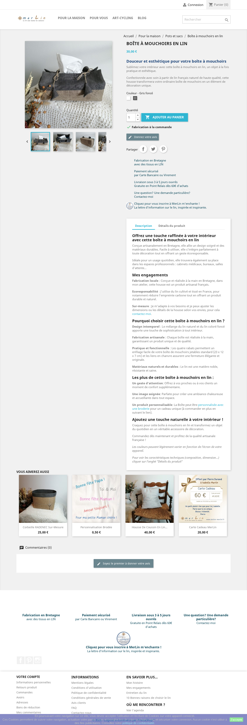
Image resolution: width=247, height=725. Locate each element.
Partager (143, 149)
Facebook (21, 660)
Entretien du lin (136, 693)
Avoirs (20, 697)
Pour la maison (71, 18)
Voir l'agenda (135, 710)
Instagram (37, 660)
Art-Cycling (123, 18)
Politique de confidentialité (88, 693)
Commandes (24, 692)
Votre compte (28, 677)
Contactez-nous (81, 713)
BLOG (142, 18)
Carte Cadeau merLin (203, 527)
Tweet (153, 149)
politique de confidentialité (138, 723)
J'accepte (236, 719)
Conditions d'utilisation (86, 688)
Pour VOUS (99, 18)
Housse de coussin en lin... (149, 527)
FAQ (74, 708)
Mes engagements (138, 688)
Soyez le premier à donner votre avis (126, 563)
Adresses (22, 702)
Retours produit (26, 687)
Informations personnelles (33, 682)
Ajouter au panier (164, 117)
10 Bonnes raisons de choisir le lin (148, 698)
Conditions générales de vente (91, 698)
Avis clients (78, 703)
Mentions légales (82, 683)
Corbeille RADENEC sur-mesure (43, 527)
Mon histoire (134, 683)
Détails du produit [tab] (171, 226)
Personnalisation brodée (96, 527)
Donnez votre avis (145, 137)
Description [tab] (143, 226)
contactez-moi (141, 314)
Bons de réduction (28, 707)
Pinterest (163, 149)
